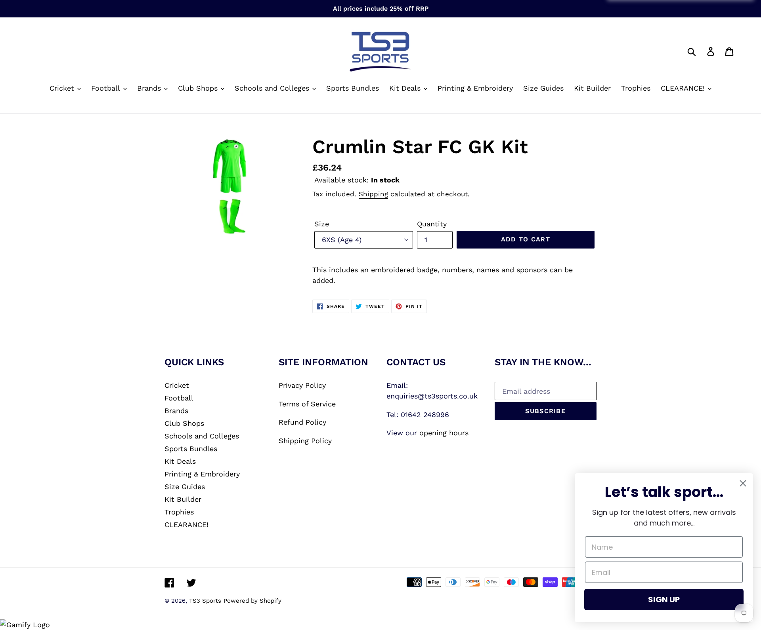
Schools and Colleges (201, 436)
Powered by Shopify (252, 600)
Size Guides (184, 486)
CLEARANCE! (186, 524)
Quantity (432, 224)
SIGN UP (664, 599)
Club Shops (184, 423)
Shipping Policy (305, 440)
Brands (176, 410)
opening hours (443, 433)
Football (178, 398)
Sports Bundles (190, 448)
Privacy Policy (302, 385)
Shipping (373, 194)
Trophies (179, 512)
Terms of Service (307, 404)
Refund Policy (302, 422)
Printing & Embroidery (202, 474)
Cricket (176, 385)
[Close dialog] (743, 483)
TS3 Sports (205, 600)
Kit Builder (182, 499)
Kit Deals (180, 461)
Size (321, 224)
